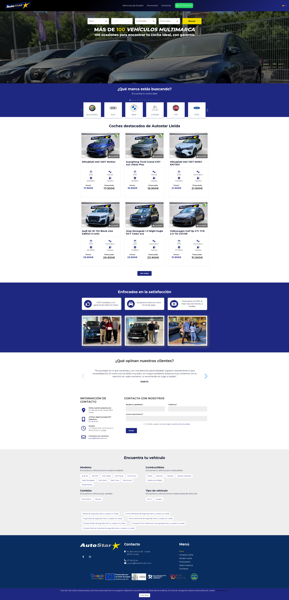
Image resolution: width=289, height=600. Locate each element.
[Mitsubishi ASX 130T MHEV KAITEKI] (188, 145)
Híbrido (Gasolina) (184, 476)
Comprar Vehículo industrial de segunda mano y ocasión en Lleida (108, 528)
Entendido (144, 595)
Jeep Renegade (88, 480)
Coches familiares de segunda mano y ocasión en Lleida (147, 514)
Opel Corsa (114, 480)
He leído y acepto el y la (168, 424)
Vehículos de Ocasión (133, 5)
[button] (284, 6)
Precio (88, 185)
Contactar (166, 5)
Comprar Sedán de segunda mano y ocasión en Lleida (104, 523)
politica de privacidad (181, 424)
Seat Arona (127, 480)
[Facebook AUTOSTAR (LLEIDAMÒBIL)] (83, 557)
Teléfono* (172, 405)
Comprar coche (186, 555)
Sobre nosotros (186, 565)
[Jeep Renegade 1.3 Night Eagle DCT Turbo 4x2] (144, 214)
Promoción (152, 5)
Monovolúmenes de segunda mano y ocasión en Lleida (151, 519)
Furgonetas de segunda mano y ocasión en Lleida (102, 519)
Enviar (131, 431)
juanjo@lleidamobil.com (98, 438)
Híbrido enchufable (154, 480)
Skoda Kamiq (87, 485)
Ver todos (144, 273)
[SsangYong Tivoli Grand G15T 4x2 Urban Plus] (144, 145)
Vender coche (185, 558)
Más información (222, 591)
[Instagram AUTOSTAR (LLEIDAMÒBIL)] (90, 557)
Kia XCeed (102, 480)
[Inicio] (17, 6)
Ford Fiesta (119, 476)
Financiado (109, 185)
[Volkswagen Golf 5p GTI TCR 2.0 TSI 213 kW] (188, 214)
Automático (86, 499)
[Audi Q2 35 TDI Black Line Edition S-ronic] (100, 214)
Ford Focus (131, 476)
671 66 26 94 (93, 421)
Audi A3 (85, 476)
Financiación (184, 562)
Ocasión (159, 499)
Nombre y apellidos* (134, 405)
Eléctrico (159, 476)
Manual (98, 499)
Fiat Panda (106, 476)
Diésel (149, 476)
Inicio (181, 551)
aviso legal (166, 424)
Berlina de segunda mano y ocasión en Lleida (100, 514)
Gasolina (170, 476)
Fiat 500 (95, 476)
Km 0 (149, 499)
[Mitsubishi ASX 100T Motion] (100, 145)
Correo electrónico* (134, 414)
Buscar (192, 21)
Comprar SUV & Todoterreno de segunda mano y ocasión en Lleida (158, 523)
